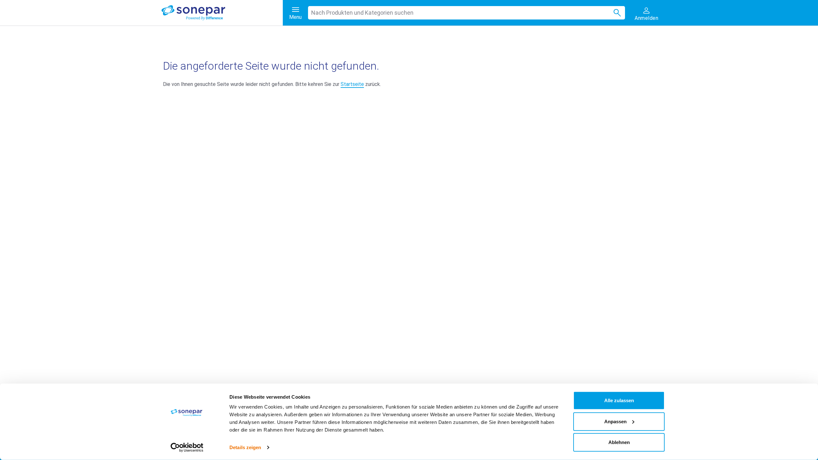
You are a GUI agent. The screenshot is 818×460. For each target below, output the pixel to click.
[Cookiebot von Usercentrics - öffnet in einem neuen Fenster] (187, 447)
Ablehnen (619, 442)
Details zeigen (245, 447)
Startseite (352, 84)
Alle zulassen (619, 400)
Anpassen (615, 421)
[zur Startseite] (222, 13)
